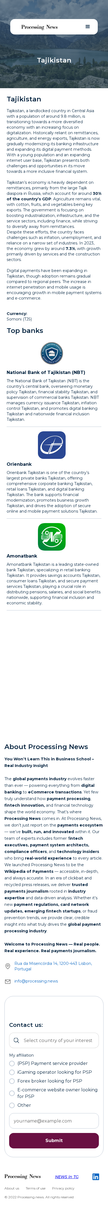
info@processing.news (36, 981)
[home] (39, 26)
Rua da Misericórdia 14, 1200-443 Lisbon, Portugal (53, 966)
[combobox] (54, 1040)
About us (11, 1188)
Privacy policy (63, 1188)
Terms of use (35, 1188)
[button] (87, 26)
